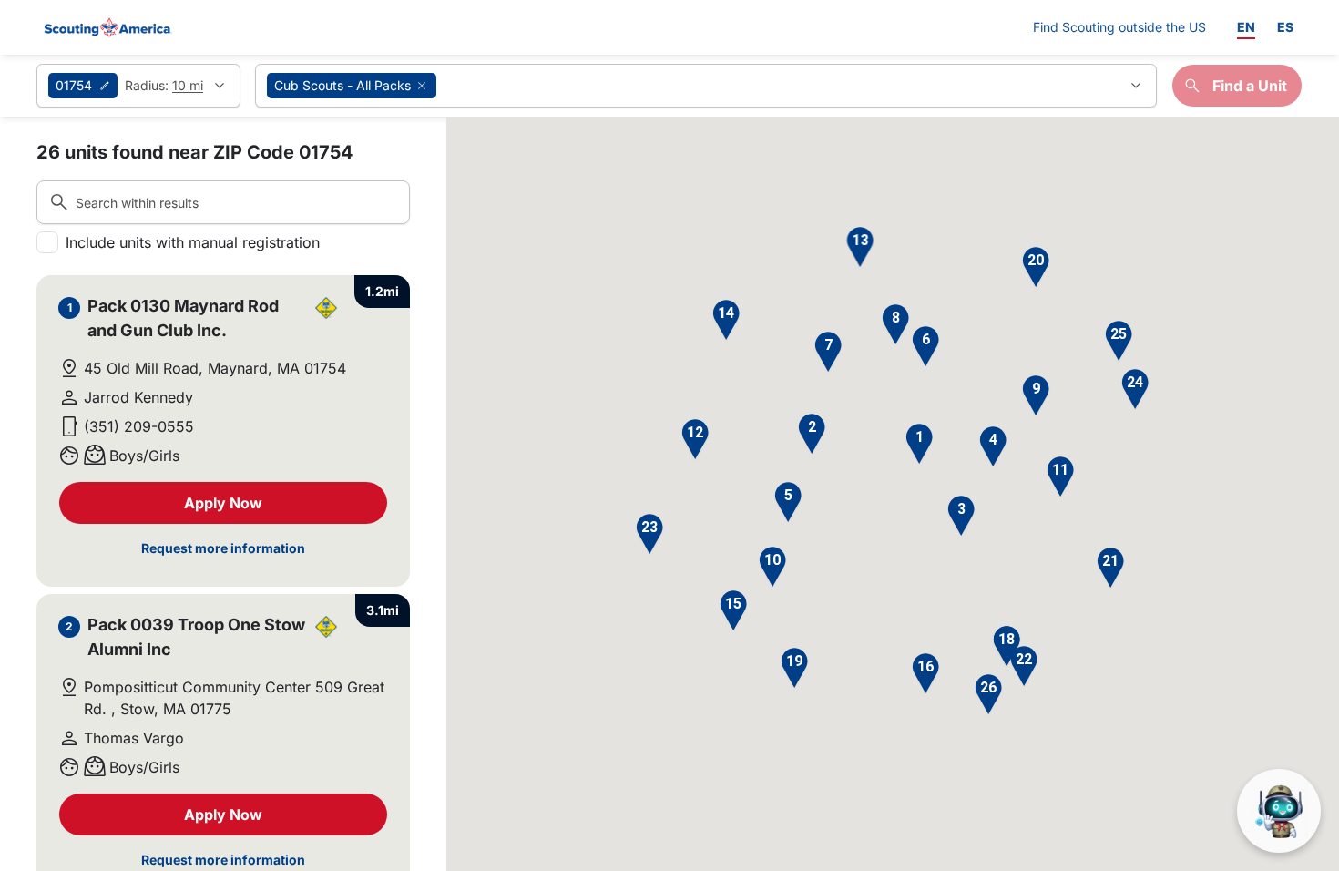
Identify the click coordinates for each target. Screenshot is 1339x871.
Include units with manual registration (193, 242)
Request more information (223, 548)
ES (1285, 27)
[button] (918, 444)
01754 (74, 85)
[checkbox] (47, 242)
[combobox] (706, 86)
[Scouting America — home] (106, 27)
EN (1246, 27)
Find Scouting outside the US (1119, 26)
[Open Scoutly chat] (1279, 811)
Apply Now (223, 503)
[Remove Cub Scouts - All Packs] (421, 85)
